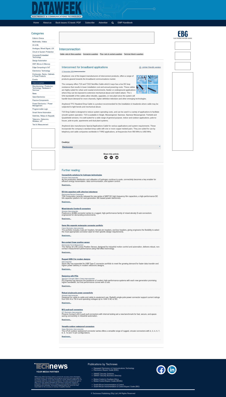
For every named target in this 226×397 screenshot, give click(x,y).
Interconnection (38, 83)
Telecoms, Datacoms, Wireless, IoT (40, 120)
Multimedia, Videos (39, 41)
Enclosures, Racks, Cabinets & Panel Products (43, 75)
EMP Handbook (125, 23)
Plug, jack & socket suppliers (111, 54)
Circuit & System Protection (43, 52)
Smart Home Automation (41, 112)
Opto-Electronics (38, 97)
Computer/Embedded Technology (40, 56)
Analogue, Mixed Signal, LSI (43, 48)
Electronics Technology (41, 70)
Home (36, 23)
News (34, 93)
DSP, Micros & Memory (41, 64)
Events (35, 79)
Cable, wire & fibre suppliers (70, 54)
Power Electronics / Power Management (42, 104)
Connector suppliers (90, 54)
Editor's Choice (38, 38)
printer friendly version (151, 67)
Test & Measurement (40, 124)
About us (47, 23)
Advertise (103, 23)
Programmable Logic (40, 109)
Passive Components (40, 100)
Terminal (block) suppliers (133, 54)
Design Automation (39, 60)
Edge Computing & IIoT (41, 67)
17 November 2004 (68, 71)
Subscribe (90, 23)
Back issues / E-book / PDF (68, 23)
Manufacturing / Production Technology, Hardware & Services (42, 88)
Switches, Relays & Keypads (43, 115)
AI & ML (35, 45)
